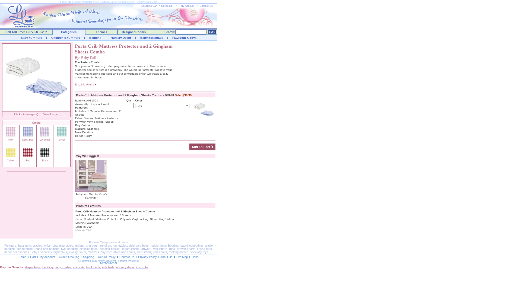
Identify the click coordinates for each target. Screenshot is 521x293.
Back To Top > (83, 230)
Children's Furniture (65, 37)
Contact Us (206, 6)
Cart (33, 257)
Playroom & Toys (184, 37)
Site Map (182, 257)
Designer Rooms (134, 32)
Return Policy (107, 257)
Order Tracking (69, 257)
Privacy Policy (147, 257)
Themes (101, 32)
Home (22, 257)
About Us (166, 257)
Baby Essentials (151, 37)
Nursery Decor (121, 37)
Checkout (166, 6)
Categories (69, 32)
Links (195, 257)
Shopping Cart (149, 6)
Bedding (95, 37)
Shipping (88, 257)
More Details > (84, 132)
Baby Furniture (31, 37)
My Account (187, 6)
